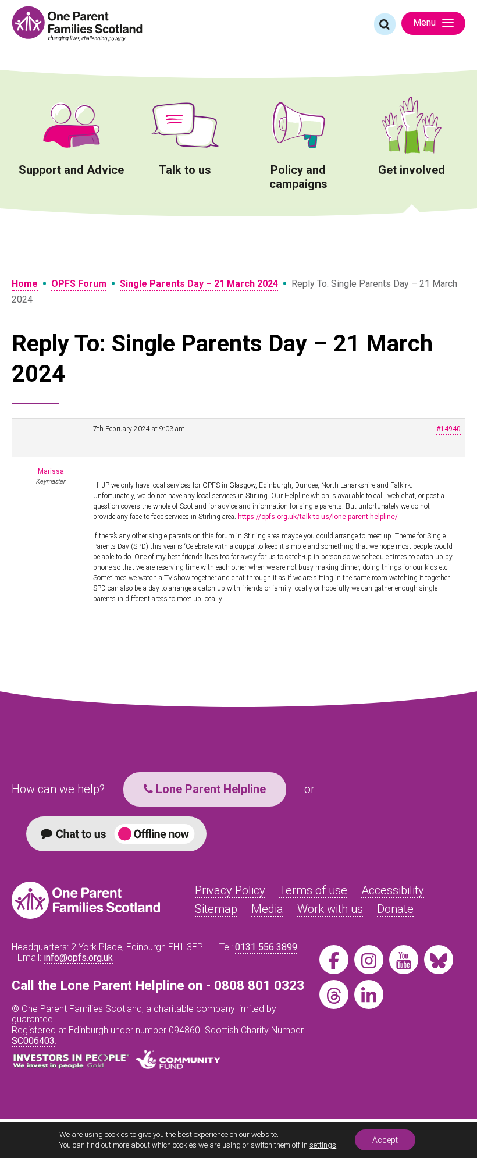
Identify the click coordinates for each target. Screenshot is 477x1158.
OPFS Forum (78, 283)
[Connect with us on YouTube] (403, 959)
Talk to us (185, 170)
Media (267, 909)
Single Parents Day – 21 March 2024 (199, 283)
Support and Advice (71, 170)
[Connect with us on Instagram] (369, 959)
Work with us (330, 909)
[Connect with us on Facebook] (334, 959)
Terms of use (313, 890)
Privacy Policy (230, 890)
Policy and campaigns (298, 177)
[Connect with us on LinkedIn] (369, 994)
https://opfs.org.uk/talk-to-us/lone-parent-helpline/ (318, 517)
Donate (395, 909)
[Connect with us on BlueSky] (438, 959)
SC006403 (33, 1040)
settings (322, 1145)
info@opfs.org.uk (78, 957)
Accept (385, 1140)
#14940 (448, 429)
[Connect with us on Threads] (334, 994)
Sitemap (216, 909)
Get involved (411, 170)
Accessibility (392, 890)
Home (25, 283)
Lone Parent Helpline (209, 789)
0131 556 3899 (266, 947)
